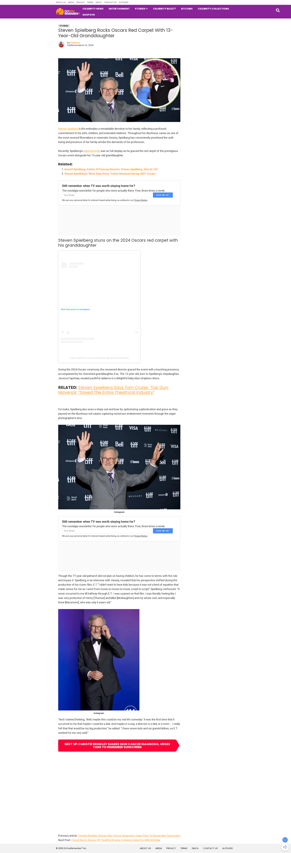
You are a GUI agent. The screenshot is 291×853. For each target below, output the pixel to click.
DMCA (99, 2)
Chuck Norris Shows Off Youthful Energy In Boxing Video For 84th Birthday (115, 840)
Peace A (75, 42)
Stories (64, 25)
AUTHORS (123, 2)
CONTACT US (110, 2)
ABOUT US (61, 2)
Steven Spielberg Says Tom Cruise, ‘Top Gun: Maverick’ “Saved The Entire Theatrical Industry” (113, 390)
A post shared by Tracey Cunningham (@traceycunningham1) (99, 358)
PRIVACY (80, 2)
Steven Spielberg (68, 128)
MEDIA (71, 2)
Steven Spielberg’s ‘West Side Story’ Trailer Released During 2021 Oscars (110, 173)
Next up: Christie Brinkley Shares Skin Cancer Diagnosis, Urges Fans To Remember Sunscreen (117, 745)
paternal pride (92, 151)
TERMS (90, 2)
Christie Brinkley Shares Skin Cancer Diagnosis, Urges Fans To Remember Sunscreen (129, 835)
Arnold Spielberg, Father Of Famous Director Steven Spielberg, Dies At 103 (111, 169)
